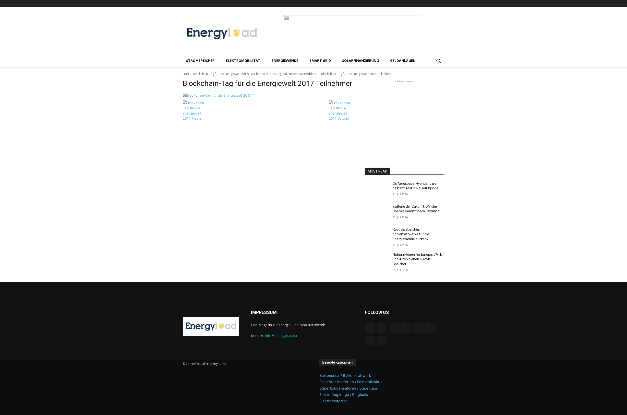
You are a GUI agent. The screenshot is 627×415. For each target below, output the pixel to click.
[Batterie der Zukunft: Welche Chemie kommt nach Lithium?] (377, 212)
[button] (438, 61)
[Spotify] (421, 3)
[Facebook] (394, 3)
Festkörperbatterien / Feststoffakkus (350, 382)
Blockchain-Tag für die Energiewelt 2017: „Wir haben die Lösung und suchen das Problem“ (255, 74)
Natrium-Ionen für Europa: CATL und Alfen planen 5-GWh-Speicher (417, 259)
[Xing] (441, 3)
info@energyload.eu (281, 335)
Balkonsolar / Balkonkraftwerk (345, 375)
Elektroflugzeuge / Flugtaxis (343, 394)
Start (186, 74)
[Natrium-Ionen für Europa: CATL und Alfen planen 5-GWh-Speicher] (377, 260)
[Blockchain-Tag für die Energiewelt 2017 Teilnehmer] (268, 95)
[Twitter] (434, 3)
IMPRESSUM (264, 312)
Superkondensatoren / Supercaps (348, 388)
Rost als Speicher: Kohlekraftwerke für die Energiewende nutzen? (411, 234)
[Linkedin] (407, 3)
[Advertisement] (404, 114)
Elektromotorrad (333, 401)
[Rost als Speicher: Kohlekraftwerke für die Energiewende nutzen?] (377, 235)
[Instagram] (400, 3)
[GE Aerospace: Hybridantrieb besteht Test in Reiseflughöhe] (377, 189)
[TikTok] (428, 3)
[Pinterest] (414, 3)
